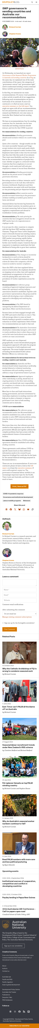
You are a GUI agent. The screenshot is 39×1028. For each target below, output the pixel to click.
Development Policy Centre (11, 989)
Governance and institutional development (18, 497)
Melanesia (26, 500)
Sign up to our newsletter (13, 946)
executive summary (25, 468)
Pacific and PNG (7, 979)
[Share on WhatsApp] (24, 509)
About (4, 966)
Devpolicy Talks (7, 997)
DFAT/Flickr (19, 69)
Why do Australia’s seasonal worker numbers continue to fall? (18, 822)
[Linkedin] (3, 546)
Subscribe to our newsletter (19, 1026)
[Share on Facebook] (11, 509)
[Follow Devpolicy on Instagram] (15, 1012)
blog (31, 78)
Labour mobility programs (12, 500)
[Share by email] (28, 509)
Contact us (5, 971)
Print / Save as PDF (19, 486)
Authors (4, 968)
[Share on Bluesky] (19, 509)
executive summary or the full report (15, 106)
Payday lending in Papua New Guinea (18, 897)
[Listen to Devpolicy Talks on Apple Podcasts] (29, 1012)
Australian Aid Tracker (9, 992)
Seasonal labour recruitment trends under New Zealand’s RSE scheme (18, 746)
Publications (6, 995)
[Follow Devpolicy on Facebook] (19, 1012)
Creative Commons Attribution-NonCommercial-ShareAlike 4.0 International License (18, 958)
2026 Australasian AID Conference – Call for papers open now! (18, 910)
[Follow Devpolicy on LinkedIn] (10, 1012)
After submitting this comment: (13, 610)
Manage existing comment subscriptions (17, 617)
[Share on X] (15, 509)
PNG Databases (7, 1000)
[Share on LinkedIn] (6, 509)
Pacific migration (7, 982)
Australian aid (6, 977)
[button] (32, 2)
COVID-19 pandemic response (13, 493)
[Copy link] (32, 509)
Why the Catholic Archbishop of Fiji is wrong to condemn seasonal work (19, 669)
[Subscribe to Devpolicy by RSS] (24, 1012)
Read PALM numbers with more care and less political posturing (18, 860)
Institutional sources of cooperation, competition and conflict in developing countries (19, 883)
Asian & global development (11, 984)
